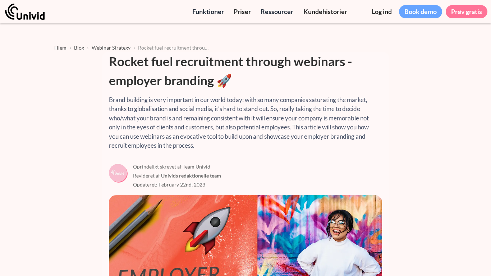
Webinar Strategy (111, 48)
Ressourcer (277, 11)
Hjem (60, 48)
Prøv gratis (466, 11)
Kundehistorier (325, 11)
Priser (242, 11)
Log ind (382, 11)
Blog (79, 48)
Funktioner (208, 11)
